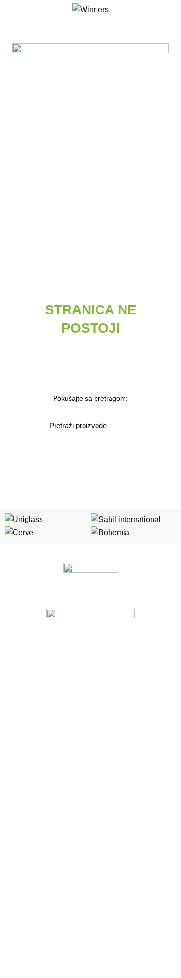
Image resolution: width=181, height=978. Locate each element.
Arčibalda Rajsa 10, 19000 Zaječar (68, 923)
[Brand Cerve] (19, 532)
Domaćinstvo (27, 760)
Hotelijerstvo (26, 710)
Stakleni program (33, 677)
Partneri (19, 871)
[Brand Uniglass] (24, 519)
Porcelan (20, 660)
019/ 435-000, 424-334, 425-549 (65, 940)
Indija (15, 777)
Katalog (18, 854)
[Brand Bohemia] (110, 532)
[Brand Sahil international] (126, 519)
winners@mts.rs (40, 956)
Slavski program (31, 693)
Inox (13, 727)
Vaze (14, 794)
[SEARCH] (126, 425)
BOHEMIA (22, 744)
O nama (19, 838)
